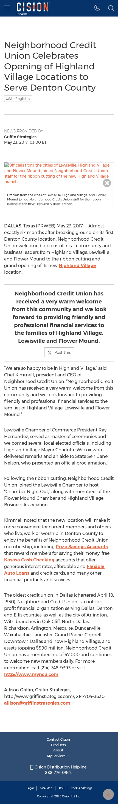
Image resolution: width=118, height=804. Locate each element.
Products (58, 745)
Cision (66, 796)
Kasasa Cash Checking (29, 560)
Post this (62, 352)
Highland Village (77, 265)
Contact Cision (58, 739)
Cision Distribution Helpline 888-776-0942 (59, 770)
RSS (61, 788)
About (58, 750)
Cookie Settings (81, 788)
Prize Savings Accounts (82, 546)
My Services (56, 756)
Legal (30, 788)
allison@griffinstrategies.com (37, 703)
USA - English (17, 99)
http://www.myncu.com (31, 674)
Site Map (46, 788)
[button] (97, 8)
